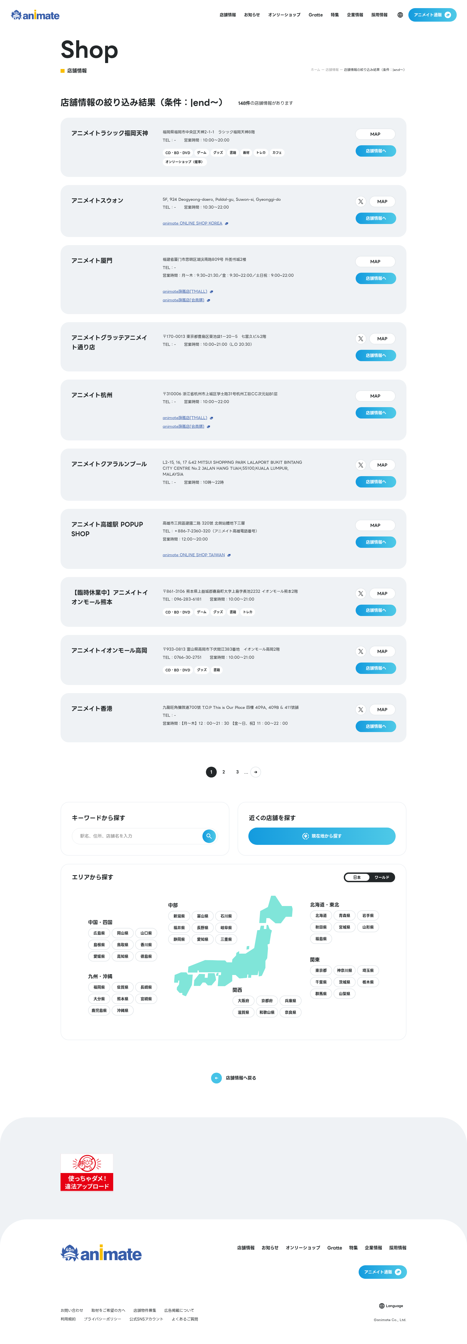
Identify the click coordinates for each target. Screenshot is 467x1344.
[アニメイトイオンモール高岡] (233, 660)
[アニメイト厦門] (233, 279)
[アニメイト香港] (233, 717)
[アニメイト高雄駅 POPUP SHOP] (233, 539)
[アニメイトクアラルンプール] (233, 475)
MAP (375, 134)
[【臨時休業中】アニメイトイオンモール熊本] (233, 602)
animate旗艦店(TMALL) (185, 291)
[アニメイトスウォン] (233, 211)
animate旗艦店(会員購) (183, 300)
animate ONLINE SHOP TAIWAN (194, 555)
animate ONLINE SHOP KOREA (192, 223)
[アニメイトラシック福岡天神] (233, 147)
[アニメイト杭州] (233, 410)
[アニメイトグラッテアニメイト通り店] (233, 346)
